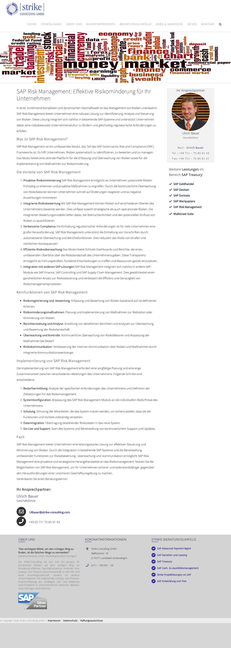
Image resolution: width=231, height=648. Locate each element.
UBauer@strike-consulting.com (49, 512)
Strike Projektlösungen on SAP (174, 574)
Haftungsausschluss (91, 620)
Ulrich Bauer (195, 148)
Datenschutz (70, 620)
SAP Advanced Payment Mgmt (174, 548)
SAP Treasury (164, 561)
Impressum (54, 620)
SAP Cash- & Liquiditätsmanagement (178, 568)
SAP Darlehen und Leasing (172, 555)
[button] (220, 24)
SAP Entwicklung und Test (171, 581)
